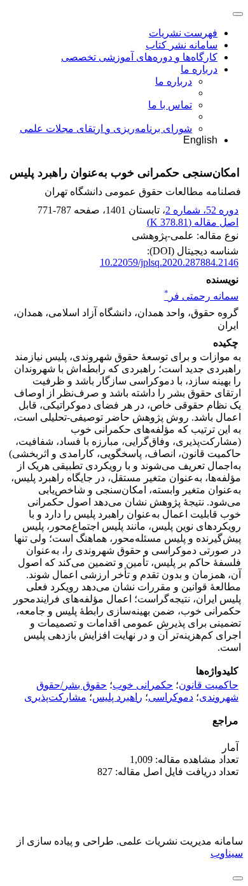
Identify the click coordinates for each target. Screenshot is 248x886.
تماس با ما (170, 104)
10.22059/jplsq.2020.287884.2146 (169, 262)
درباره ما (199, 69)
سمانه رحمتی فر (201, 296)
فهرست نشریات (183, 32)
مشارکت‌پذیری (55, 697)
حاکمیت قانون (208, 684)
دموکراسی (170, 697)
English (200, 139)
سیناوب (226, 853)
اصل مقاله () (192, 222)
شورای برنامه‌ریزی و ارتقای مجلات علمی (106, 128)
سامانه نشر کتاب (181, 45)
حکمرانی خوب (143, 684)
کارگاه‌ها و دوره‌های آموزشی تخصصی (139, 57)
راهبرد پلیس (117, 697)
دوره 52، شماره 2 (201, 210)
